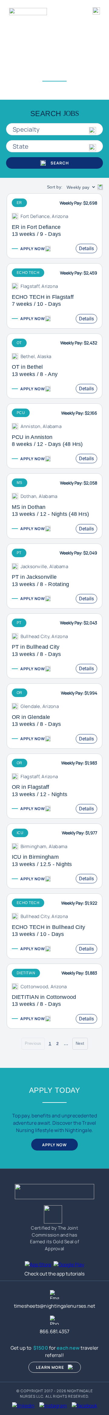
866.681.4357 (55, 1331)
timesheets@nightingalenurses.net (54, 1306)
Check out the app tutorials (54, 1273)
